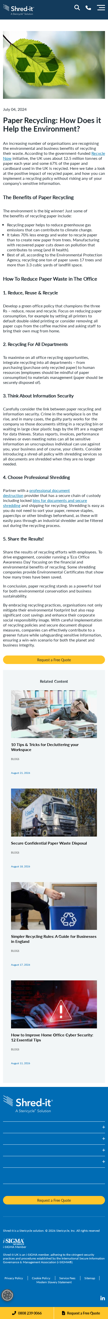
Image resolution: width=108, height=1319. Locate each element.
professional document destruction (36, 492)
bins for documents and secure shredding (45, 502)
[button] (54, 1127)
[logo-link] (18, 9)
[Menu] (101, 7)
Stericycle (25, 1230)
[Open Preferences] (7, 1295)
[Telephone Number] (88, 8)
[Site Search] (77, 7)
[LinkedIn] (102, 1298)
